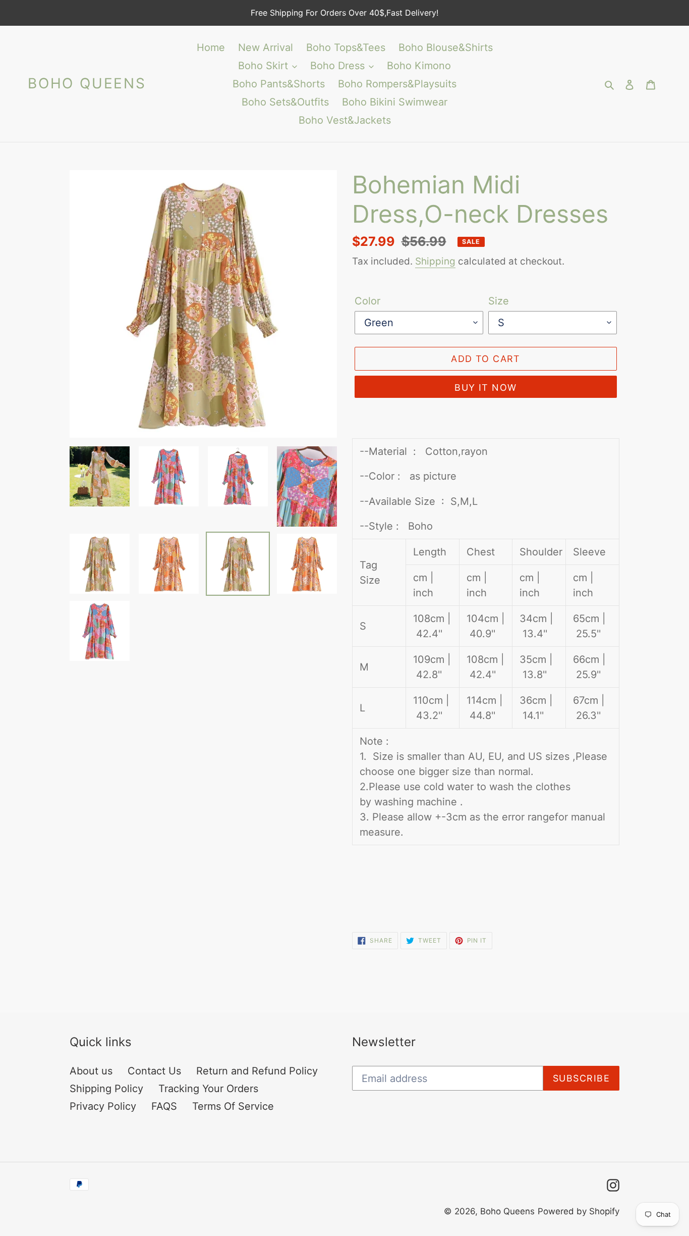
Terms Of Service (233, 1106)
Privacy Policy (103, 1106)
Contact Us (154, 1071)
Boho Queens (87, 83)
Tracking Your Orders (208, 1089)
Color (367, 301)
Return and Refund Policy (257, 1071)
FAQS (164, 1106)
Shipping (435, 261)
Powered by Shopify (578, 1211)
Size (498, 301)
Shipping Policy (106, 1089)
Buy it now (485, 387)
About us (91, 1071)
